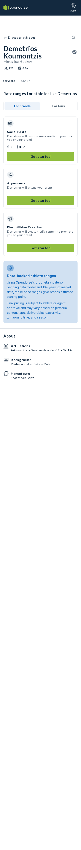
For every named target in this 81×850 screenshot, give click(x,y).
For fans (58, 106)
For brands (22, 106)
